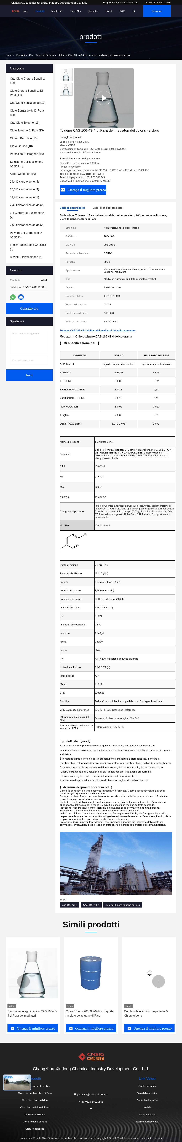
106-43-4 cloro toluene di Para (123, 904)
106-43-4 (100, 466)
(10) (27, 102)
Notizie (147, 1107)
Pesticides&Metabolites (153, 511)
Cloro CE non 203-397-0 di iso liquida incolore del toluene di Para (32, 1013)
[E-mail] (21, 297)
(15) (27, 130)
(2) (27, 205)
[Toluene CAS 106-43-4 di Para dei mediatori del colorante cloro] (104, 98)
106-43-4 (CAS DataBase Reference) (115, 709)
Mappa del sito (147, 1114)
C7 (96, 514)
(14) (26, 92)
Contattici (93, 11)
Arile (170, 511)
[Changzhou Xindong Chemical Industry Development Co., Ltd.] (15, 11)
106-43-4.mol (102, 525)
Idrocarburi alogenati (110, 514)
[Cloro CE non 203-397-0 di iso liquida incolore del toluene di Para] (33, 973)
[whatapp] (13, 297)
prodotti (20, 55)
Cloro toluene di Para (41, 55)
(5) (24, 181)
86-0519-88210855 (159, 2)
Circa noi (75, 11)
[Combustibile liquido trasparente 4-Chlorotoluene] (92, 973)
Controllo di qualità (147, 1100)
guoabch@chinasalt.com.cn (122, 2)
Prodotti (40, 11)
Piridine (99, 505)
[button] (23, 981)
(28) (28, 80)
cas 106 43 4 (69, 904)
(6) (26, 256)
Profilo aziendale (147, 1086)
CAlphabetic (143, 514)
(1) (24, 197)
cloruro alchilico (133, 505)
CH (112, 508)
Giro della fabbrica (147, 1093)
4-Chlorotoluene (104, 441)
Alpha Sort (129, 514)
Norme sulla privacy (147, 1121)
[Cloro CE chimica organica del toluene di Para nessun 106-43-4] (150, 973)
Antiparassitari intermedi (157, 505)
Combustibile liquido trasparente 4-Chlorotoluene (89, 1013)
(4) (24, 189)
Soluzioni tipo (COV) (127, 511)
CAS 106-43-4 (91, 904)
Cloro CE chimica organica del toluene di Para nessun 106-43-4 (149, 1013)
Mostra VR (57, 11)
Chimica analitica (113, 505)
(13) (24, 122)
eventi (108, 11)
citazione (157, 11)
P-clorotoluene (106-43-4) (109, 726)
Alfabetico (100, 508)
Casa (25, 11)
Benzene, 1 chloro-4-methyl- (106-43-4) (117, 718)
